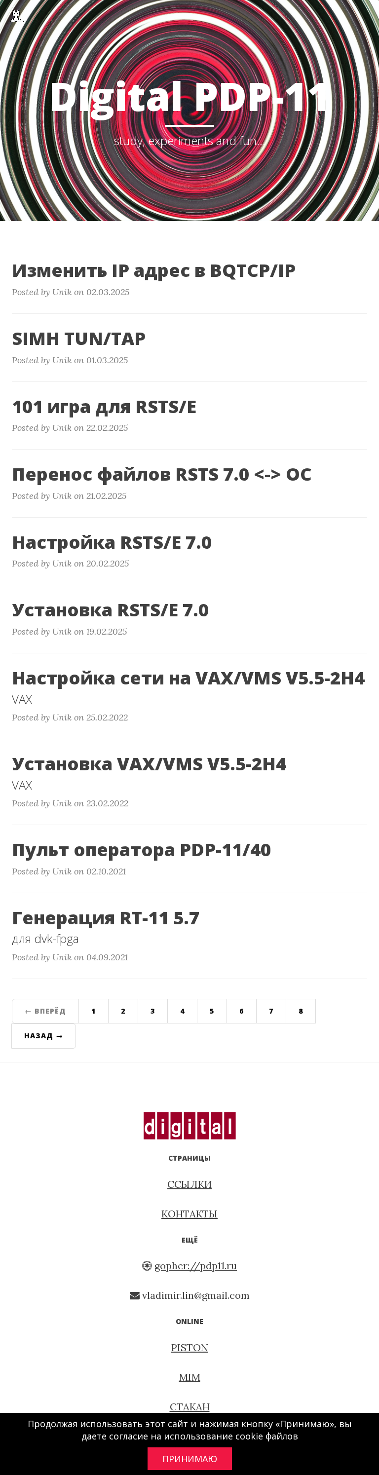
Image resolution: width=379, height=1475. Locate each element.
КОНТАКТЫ (189, 1214)
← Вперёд (45, 1011)
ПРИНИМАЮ (189, 1459)
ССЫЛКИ (189, 1184)
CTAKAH (190, 1406)
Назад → (43, 1035)
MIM (189, 1377)
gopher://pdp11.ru (195, 1265)
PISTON (189, 1347)
